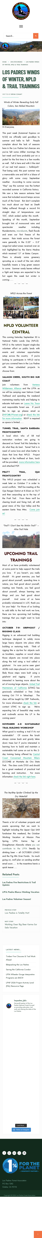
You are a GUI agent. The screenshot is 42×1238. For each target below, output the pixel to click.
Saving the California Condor (18, 969)
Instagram (19, 1153)
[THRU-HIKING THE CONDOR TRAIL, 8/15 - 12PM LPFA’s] (21, 1041)
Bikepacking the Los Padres (17, 964)
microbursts (22, 230)
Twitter (9, 1153)
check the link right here (24, 776)
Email (24, 1153)
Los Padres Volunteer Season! (16, 899)
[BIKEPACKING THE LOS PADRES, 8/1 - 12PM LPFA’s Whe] (21, 1095)
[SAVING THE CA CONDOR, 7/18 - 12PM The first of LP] (21, 1113)
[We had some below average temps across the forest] (21, 1023)
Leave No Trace (32, 403)
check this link (30, 703)
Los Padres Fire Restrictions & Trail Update (19, 884)
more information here (29, 462)
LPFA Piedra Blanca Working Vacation (20, 892)
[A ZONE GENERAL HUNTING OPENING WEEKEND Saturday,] (21, 1059)
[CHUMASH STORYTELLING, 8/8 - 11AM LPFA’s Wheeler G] (21, 1077)
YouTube (14, 1153)
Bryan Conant (16, 94)
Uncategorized (16, 62)
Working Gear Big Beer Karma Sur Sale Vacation (21, 924)
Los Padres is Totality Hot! (17, 911)
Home (4, 62)
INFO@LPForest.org (12, 414)
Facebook (4, 1153)
